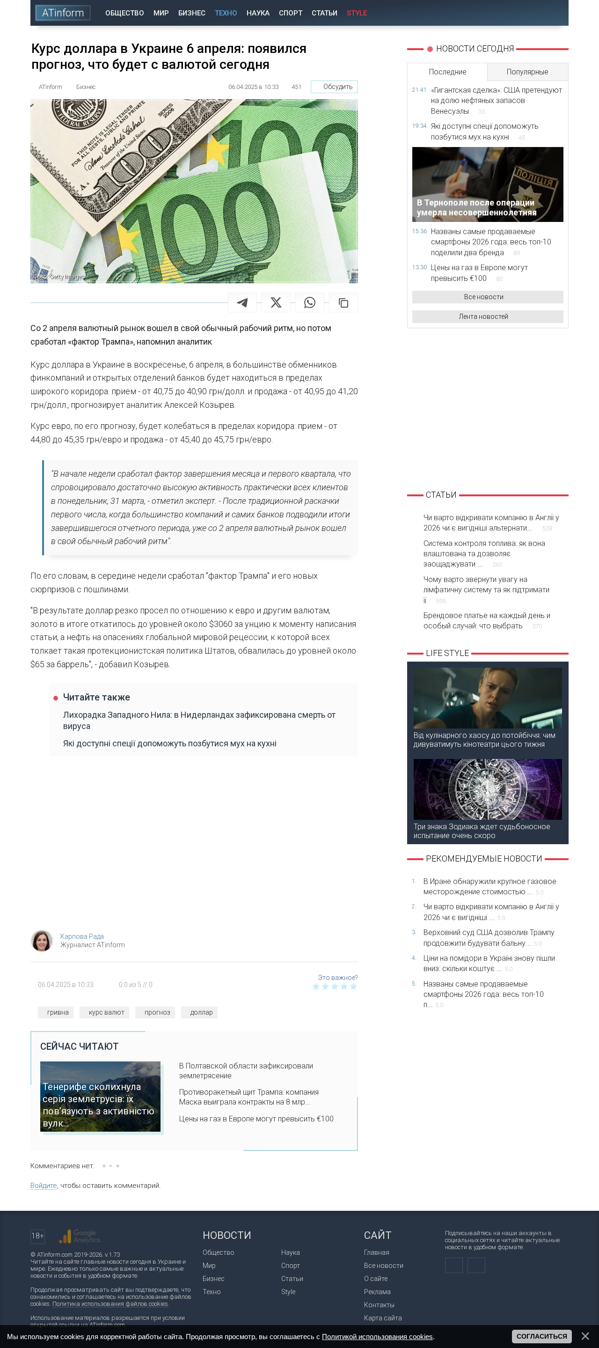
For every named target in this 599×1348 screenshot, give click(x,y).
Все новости (484, 297)
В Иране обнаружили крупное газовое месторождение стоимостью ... (490, 886)
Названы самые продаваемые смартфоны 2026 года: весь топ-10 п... (484, 994)
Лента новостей (483, 316)
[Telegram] (242, 302)
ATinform (63, 13)
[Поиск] (555, 13)
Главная (376, 1252)
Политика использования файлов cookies (110, 1303)
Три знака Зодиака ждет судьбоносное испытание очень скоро (482, 831)
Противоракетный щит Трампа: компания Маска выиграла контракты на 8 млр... (249, 1097)
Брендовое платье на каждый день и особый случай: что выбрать (487, 620)
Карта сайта (383, 1318)
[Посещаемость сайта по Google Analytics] (79, 1237)
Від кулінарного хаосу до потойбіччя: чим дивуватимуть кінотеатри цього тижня (484, 740)
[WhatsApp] (309, 302)
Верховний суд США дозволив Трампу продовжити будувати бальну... (489, 937)
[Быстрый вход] (528, 13)
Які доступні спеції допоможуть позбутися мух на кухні (170, 743)
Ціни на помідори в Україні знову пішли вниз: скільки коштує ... (489, 963)
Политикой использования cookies (377, 1337)
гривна (58, 1012)
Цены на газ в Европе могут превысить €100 (256, 1118)
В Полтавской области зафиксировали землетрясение (246, 1070)
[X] (276, 302)
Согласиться (542, 1336)
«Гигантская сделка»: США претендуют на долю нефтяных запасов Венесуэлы (496, 101)
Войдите (43, 1185)
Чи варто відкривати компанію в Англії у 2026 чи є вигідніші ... (491, 911)
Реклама (377, 1292)
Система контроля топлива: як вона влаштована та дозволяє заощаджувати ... (484, 554)
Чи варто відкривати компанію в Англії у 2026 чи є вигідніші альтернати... (491, 522)
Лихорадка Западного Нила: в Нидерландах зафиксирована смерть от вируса (199, 720)
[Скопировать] (343, 302)
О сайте (375, 1278)
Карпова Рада (82, 936)
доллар (201, 1012)
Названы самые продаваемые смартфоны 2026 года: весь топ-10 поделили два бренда (491, 242)
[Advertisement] (194, 847)
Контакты (379, 1305)
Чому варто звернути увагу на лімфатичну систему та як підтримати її (486, 590)
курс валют (106, 1012)
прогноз (157, 1012)
